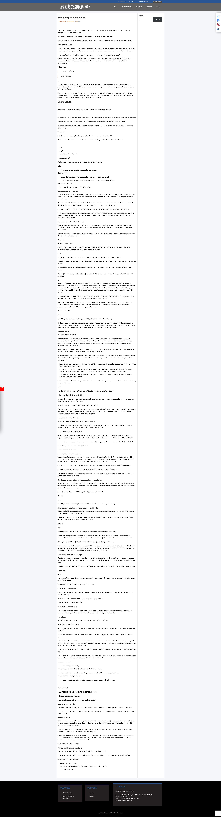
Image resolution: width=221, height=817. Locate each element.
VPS (115, 7)
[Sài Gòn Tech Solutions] (75, 7)
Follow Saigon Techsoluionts (66, 21)
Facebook (122, 1)
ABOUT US (139, 7)
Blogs (158, 7)
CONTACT (149, 7)
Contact (133, 1)
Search (141, 16)
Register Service (144, 1)
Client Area (158, 2)
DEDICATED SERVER (126, 7)
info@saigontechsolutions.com (129, 799)
